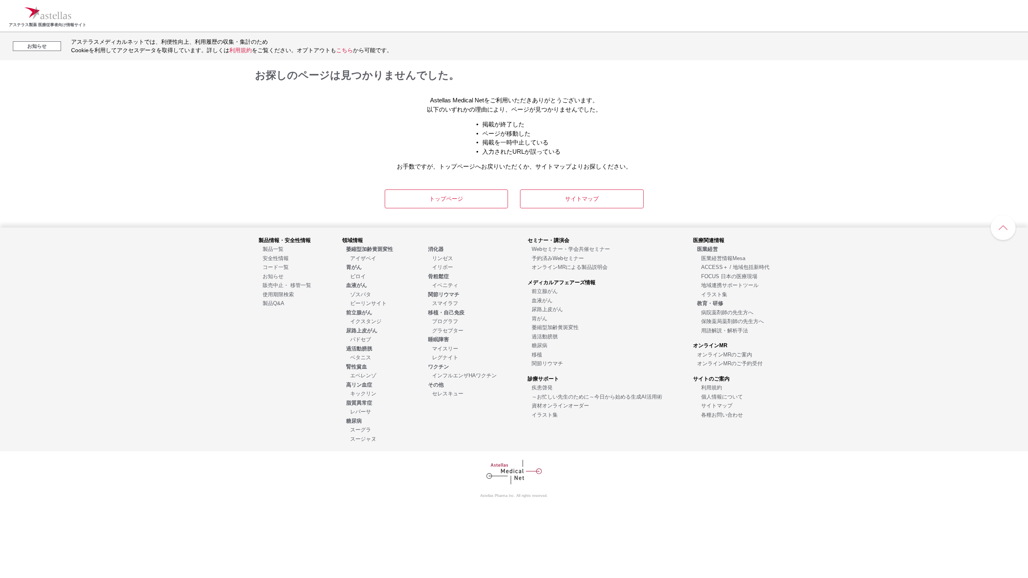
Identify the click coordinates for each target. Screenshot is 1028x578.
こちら (344, 50)
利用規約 (240, 50)
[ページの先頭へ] (1003, 227)
